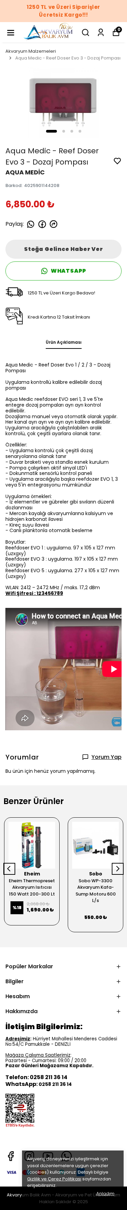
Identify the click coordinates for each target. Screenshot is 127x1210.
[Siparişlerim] (101, 32)
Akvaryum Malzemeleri (30, 51)
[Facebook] (10, 1156)
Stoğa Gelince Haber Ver (63, 249)
